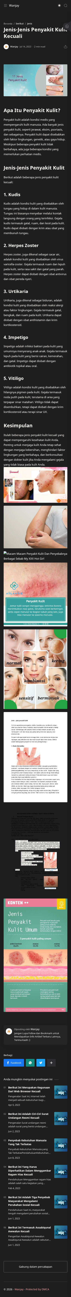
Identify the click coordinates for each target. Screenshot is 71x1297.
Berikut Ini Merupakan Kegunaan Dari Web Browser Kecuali (29, 1089)
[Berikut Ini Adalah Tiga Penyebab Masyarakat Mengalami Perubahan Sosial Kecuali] (60, 1201)
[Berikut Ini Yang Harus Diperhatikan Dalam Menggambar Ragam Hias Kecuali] (60, 1171)
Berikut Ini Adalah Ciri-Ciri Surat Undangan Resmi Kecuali (28, 1115)
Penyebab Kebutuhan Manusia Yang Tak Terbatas (27, 1142)
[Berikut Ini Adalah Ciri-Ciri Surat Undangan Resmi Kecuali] (60, 1118)
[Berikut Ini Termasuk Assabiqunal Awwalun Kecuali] (60, 1232)
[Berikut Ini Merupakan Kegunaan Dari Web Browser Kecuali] (60, 1092)
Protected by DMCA (37, 1289)
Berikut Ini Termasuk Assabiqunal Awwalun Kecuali (29, 1229)
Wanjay (14, 5)
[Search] (65, 5)
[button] (59, 5)
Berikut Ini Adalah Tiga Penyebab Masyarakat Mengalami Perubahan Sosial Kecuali (29, 1201)
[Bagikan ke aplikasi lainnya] (51, 1063)
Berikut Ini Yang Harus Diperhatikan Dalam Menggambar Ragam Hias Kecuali (29, 1170)
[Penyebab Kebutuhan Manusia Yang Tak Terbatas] (60, 1145)
